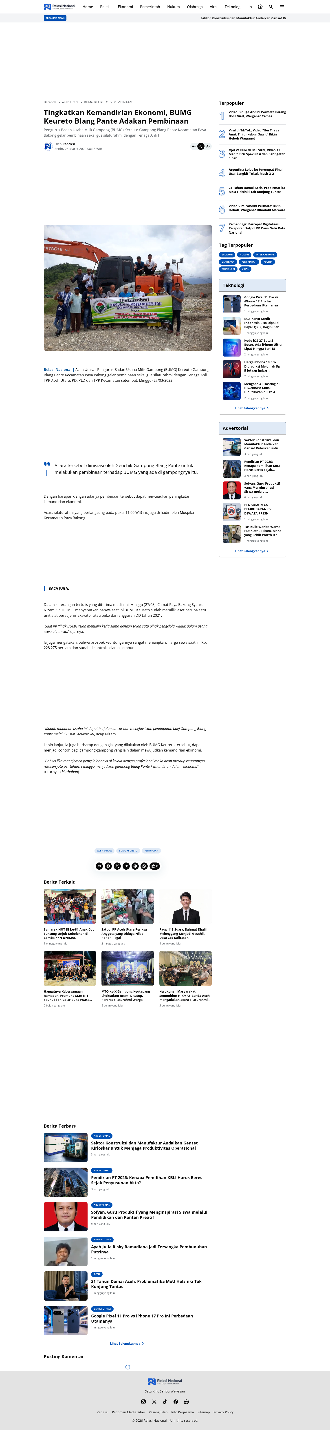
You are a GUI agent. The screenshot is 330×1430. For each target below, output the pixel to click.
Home (88, 6)
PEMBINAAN (151, 850)
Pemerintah (150, 6)
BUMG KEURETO (128, 850)
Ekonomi (125, 6)
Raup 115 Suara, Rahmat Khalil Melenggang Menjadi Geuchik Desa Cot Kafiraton (183, 933)
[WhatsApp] (144, 866)
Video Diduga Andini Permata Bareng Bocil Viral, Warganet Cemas (257, 114)
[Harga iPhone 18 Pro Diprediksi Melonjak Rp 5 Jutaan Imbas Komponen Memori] (232, 369)
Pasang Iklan (158, 1412)
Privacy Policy (223, 1412)
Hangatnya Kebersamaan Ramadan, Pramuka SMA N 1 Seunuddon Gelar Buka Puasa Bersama (66, 995)
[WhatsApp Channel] (186, 1401)
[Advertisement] (165, 61)
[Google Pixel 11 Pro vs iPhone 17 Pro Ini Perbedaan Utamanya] (66, 1320)
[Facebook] (108, 866)
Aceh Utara (104, 850)
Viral (214, 6)
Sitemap (204, 1412)
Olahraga (195, 6)
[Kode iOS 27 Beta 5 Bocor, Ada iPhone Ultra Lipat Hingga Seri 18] (232, 348)
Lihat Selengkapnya (125, 1343)
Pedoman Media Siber (128, 1412)
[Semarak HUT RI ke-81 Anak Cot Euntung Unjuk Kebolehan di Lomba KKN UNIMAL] (70, 906)
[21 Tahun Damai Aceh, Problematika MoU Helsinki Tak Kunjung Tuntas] (66, 1286)
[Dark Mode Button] (260, 6)
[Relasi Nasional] (165, 1381)
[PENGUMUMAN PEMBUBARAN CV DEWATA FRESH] (232, 512)
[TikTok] (165, 1401)
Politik (105, 6)
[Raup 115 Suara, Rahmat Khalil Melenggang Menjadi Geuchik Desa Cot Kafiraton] (185, 906)
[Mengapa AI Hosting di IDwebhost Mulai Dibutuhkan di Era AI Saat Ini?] (232, 391)
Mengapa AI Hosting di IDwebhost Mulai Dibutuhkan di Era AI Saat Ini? (261, 388)
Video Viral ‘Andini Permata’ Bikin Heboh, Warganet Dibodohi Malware (257, 208)
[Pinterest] (135, 866)
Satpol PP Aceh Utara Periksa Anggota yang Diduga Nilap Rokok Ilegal (124, 933)
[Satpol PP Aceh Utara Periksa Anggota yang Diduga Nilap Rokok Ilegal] (127, 906)
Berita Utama (102, 1239)
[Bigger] (208, 146)
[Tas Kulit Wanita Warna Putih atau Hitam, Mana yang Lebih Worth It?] (232, 534)
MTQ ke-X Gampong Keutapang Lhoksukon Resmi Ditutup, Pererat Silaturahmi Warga (125, 995)
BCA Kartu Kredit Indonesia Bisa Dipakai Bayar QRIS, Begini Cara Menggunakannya (262, 323)
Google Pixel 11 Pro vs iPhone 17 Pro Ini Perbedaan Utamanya (142, 1318)
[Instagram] (143, 1401)
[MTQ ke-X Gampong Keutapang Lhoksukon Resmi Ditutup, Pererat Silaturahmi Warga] (127, 968)
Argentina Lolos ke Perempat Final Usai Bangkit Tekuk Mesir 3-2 (255, 172)
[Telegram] (126, 866)
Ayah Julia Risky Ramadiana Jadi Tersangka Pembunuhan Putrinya (149, 1249)
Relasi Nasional (155, 1420)
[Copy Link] (99, 866)
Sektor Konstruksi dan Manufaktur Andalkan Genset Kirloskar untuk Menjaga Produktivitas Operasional (144, 1145)
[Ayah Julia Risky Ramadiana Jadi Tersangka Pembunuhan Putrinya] (66, 1251)
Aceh (97, 1274)
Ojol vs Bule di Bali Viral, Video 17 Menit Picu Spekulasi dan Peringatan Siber (257, 154)
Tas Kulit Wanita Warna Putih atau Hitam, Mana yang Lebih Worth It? (262, 531)
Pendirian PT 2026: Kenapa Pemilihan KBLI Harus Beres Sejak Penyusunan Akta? (146, 1180)
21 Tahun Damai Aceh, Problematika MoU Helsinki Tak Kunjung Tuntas (146, 1284)
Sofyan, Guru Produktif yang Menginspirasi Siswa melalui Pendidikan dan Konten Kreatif (149, 1215)
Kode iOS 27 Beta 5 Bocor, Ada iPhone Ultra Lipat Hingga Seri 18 (263, 345)
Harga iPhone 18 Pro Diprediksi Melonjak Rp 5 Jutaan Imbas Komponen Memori (262, 366)
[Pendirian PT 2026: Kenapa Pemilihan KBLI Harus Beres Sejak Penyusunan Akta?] (66, 1182)
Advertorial (102, 1135)
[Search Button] (270, 6)
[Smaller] (193, 146)
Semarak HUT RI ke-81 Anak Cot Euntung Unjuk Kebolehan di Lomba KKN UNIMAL (69, 933)
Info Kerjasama (182, 1412)
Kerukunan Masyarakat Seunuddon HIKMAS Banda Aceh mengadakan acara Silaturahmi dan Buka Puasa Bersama (184, 995)
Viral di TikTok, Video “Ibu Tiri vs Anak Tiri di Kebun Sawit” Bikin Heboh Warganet (254, 134)
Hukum (173, 6)
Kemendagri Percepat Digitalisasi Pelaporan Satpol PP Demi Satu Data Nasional (257, 228)
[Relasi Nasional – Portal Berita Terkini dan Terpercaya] (59, 6)
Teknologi (233, 6)
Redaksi (102, 1412)
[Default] (201, 146)
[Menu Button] (281, 6)
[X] (117, 866)
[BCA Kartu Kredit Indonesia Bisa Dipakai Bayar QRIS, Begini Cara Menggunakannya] (232, 326)
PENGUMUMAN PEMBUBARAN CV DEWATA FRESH (257, 509)
